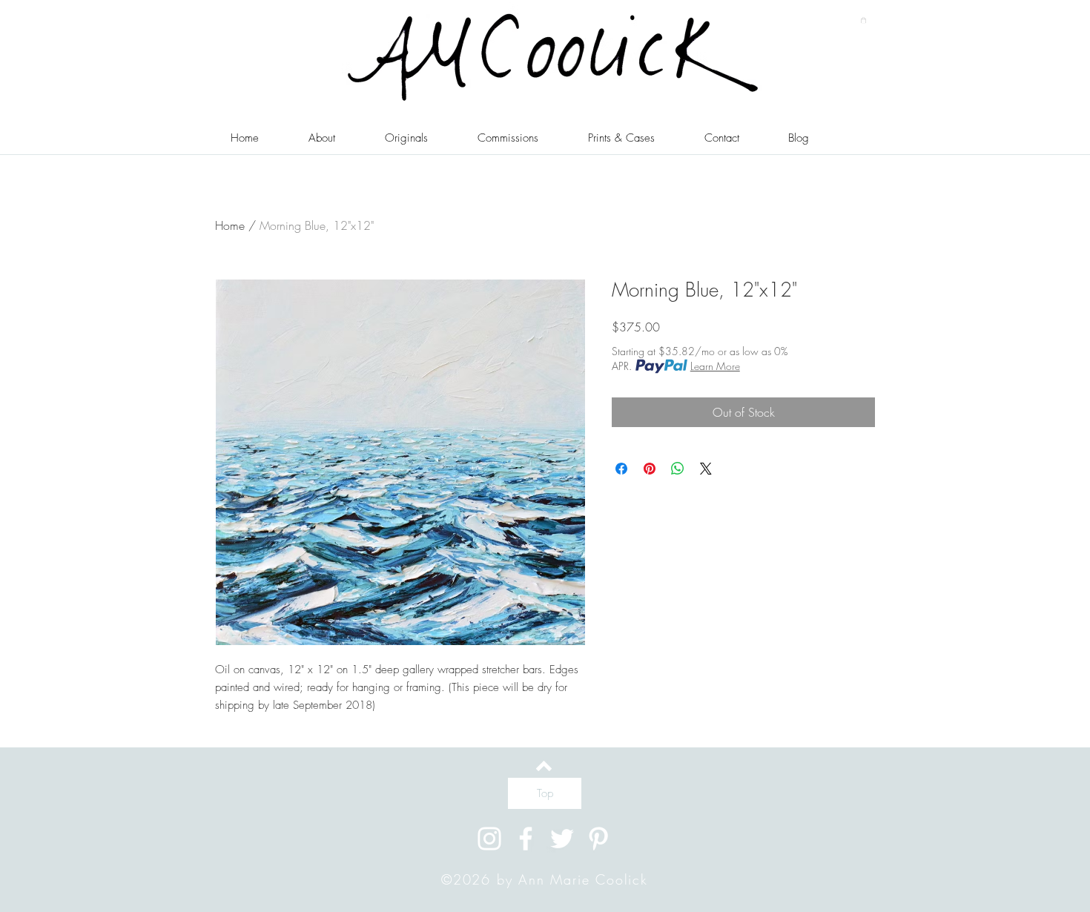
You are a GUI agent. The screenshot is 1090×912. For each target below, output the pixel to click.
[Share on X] (706, 469)
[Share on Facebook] (621, 469)
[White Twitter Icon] (562, 838)
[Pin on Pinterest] (649, 469)
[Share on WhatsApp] (678, 469)
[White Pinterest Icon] (598, 838)
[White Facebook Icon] (525, 838)
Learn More (715, 366)
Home (230, 225)
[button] (863, 20)
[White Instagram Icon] (489, 838)
